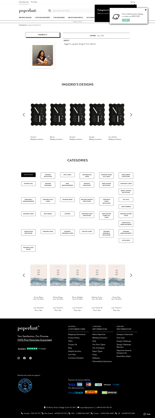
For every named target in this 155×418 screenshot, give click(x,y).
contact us (72, 344)
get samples (91, 18)
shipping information (77, 334)
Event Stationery (24, 2)
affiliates (96, 358)
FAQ (94, 341)
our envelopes (98, 348)
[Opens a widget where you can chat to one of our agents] (147, 414)
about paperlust (98, 334)
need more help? (124, 356)
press (94, 355)
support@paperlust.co (87, 407)
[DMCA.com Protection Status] (109, 392)
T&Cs (70, 341)
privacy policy (74, 338)
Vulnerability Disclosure (102, 361)
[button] (133, 2)
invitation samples (76, 358)
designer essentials (125, 334)
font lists (121, 338)
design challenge (124, 341)
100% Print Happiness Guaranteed (35, 340)
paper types (97, 351)
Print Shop (34, 2)
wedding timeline (99, 338)
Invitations (22, 25)
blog (70, 348)
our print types (98, 344)
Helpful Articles (74, 351)
